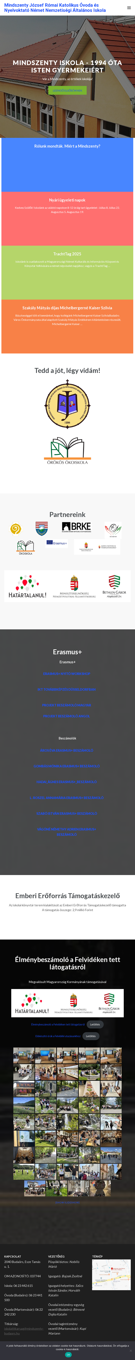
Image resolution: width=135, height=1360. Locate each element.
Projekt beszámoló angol (66, 716)
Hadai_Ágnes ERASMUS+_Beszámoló (67, 782)
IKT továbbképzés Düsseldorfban (67, 689)
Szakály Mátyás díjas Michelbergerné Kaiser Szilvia (67, 307)
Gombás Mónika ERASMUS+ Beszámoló (67, 766)
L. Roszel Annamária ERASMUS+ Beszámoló (67, 798)
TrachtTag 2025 (67, 253)
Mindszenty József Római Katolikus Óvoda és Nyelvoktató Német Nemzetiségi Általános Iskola (55, 7)
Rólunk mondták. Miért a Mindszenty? (67, 146)
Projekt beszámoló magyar (66, 705)
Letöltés (95, 1024)
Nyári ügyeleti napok (67, 200)
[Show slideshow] (68, 1202)
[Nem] (130, 1350)
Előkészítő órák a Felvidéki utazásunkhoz (58, 1036)
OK (68, 1354)
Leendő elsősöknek (67, 90)
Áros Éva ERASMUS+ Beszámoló (66, 750)
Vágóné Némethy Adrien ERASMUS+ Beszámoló (66, 832)
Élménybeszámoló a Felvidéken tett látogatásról (58, 1024)
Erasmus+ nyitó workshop (66, 674)
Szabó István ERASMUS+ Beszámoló (66, 813)
